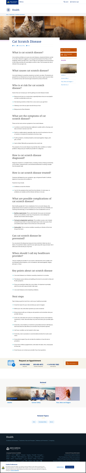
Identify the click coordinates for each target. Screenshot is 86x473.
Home (7, 14)
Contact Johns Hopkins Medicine (72, 455)
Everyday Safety (21, 45)
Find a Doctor (67, 50)
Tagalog (29, 455)
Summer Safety (64, 78)
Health (15, 9)
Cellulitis (63, 75)
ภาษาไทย (13, 460)
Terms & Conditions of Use (59, 461)
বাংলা (42, 457)
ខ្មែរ (34, 460)
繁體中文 (18, 455)
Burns (28, 45)
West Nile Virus (64, 84)
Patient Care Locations (74, 457)
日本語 (7, 458)
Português (39, 455)
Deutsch (30, 458)
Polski (34, 458)
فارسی (22, 460)
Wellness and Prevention (42, 440)
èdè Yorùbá (37, 457)
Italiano (8, 457)
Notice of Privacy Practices (63, 459)
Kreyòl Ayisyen (18, 458)
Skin (14, 45)
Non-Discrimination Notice (73, 461)
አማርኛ (13, 455)
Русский (34, 455)
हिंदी (26, 460)
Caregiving (51, 440)
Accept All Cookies (69, 467)
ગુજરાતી (8, 460)
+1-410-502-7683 (53, 364)
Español (8, 455)
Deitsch (30, 460)
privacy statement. (15, 470)
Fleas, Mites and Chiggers (66, 81)
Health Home (12, 14)
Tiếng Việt (13, 457)
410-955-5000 (25, 364)
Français (23, 455)
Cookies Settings (60, 467)
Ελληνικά (40, 458)
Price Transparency (63, 457)
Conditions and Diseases (20, 14)
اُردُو (18, 460)
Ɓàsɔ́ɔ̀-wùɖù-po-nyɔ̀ (21, 457)
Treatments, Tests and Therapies (27, 440)
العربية (25, 458)
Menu (21, 2)
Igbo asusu (30, 457)
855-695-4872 (38, 364)
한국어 (12, 458)
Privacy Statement (75, 459)
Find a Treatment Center (68, 54)
